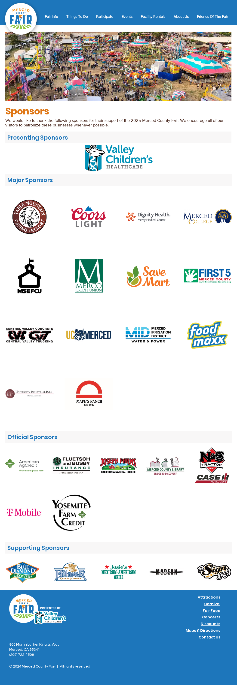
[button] (51, 16)
